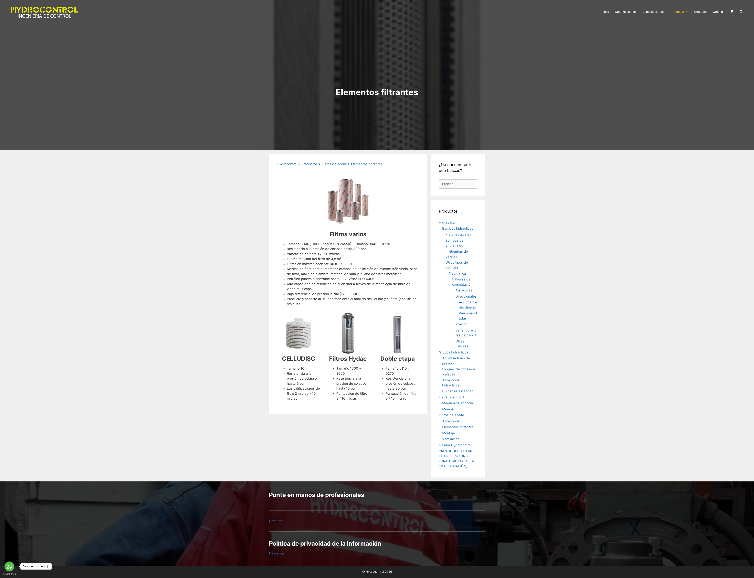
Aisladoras (464, 290)
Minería (448, 409)
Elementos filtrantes (458, 427)
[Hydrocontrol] (44, 12)
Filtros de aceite (451, 415)
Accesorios (450, 421)
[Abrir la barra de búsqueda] (741, 12)
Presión (461, 324)
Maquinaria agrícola (457, 403)
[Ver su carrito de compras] (732, 12)
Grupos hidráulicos (453, 352)
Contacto (700, 12)
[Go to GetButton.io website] (9, 574)
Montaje (448, 433)
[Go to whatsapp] (9, 566)
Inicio (605, 12)
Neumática (457, 273)
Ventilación (450, 439)
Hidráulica (447, 222)
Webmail (718, 12)
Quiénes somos (626, 12)
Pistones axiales (458, 234)
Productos (677, 12)
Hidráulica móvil (451, 397)
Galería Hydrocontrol (455, 445)
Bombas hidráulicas (457, 228)
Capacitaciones (653, 12)
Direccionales (466, 296)
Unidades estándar (457, 391)
